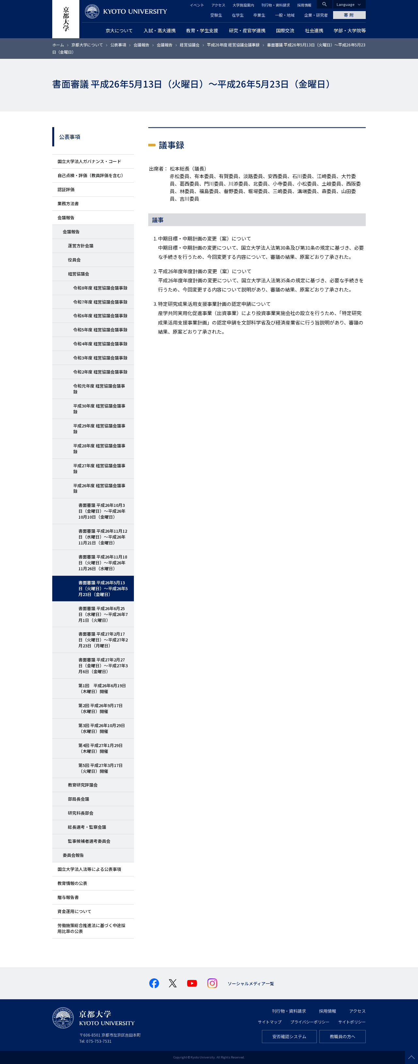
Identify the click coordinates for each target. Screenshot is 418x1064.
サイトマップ (269, 1021)
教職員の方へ (342, 1036)
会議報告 (141, 44)
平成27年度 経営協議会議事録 (99, 468)
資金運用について (74, 911)
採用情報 (304, 5)
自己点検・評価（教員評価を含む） (91, 175)
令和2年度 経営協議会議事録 (100, 372)
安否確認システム (289, 1036)
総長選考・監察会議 (87, 827)
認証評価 (65, 189)
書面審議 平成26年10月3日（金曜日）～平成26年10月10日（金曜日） (101, 511)
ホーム (58, 44)
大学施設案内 (243, 5)
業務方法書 (68, 203)
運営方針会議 (80, 245)
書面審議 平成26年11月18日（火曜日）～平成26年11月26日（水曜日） (102, 563)
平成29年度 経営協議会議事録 (99, 429)
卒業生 (259, 15)
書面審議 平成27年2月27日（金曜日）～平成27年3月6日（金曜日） (103, 665)
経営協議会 (190, 44)
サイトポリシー (352, 1021)
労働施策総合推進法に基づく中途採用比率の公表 (91, 928)
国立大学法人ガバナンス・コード (89, 161)
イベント (197, 5)
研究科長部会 (80, 813)
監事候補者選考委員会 (89, 841)
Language (346, 4)
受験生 (216, 15)
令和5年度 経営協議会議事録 (100, 329)
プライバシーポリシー (310, 1021)
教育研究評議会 (83, 785)
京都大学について (87, 44)
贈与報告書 (68, 897)
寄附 (349, 15)
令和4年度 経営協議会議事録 (100, 344)
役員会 (74, 260)
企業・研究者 (316, 15)
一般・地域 (285, 15)
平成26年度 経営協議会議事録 (233, 44)
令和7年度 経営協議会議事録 (100, 302)
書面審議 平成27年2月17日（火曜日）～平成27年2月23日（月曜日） (103, 640)
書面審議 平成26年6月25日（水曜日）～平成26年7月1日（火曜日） (103, 614)
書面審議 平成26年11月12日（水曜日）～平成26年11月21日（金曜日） (102, 537)
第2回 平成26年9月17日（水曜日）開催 (100, 708)
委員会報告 (73, 855)
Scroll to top (411, 1057)
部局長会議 (78, 799)
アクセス (218, 5)
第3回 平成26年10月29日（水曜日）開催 (101, 728)
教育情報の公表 (72, 883)
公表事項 (118, 44)
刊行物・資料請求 (275, 5)
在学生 (238, 15)
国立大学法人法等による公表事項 (89, 869)
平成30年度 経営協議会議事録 (99, 409)
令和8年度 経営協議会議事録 (100, 288)
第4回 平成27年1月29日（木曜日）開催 (100, 748)
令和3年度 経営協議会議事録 (100, 358)
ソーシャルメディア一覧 (251, 983)
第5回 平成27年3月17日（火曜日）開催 (100, 768)
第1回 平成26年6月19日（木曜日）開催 (102, 688)
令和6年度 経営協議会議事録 (100, 315)
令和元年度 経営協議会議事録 (99, 389)
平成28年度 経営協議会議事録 (99, 448)
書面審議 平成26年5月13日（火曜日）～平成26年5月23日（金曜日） (103, 588)
